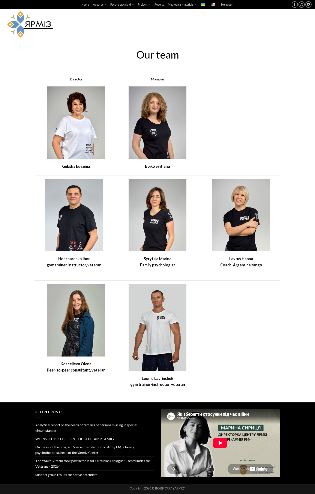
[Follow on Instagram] (301, 4)
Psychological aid (120, 4)
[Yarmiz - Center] (41, 24)
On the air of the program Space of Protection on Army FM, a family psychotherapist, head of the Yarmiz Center (84, 450)
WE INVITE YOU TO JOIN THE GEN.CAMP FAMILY (74, 439)
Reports (159, 4)
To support (226, 4)
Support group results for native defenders (66, 475)
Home (85, 4)
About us (98, 4)
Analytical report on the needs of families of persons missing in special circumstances (86, 427)
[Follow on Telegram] (308, 4)
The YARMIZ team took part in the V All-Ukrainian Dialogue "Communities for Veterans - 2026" (92, 463)
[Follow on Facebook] (295, 4)
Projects (143, 4)
